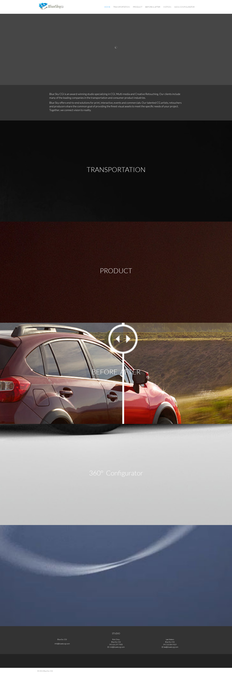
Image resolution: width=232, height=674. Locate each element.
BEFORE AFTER (116, 372)
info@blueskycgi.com (62, 644)
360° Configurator (116, 473)
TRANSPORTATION (121, 7)
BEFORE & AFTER (152, 7)
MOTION (167, 7)
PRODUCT (137, 7)
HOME (107, 7)
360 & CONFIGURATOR (184, 7)
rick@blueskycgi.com (117, 647)
